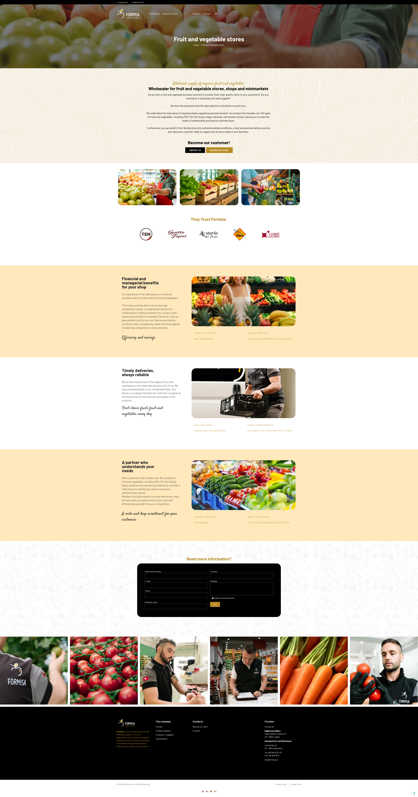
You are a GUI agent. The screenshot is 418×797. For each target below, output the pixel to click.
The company (154, 14)
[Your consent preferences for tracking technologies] (414, 793)
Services (185, 14)
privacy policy (229, 598)
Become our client (170, 14)
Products (196, 14)
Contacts (207, 14)
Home (196, 45)
